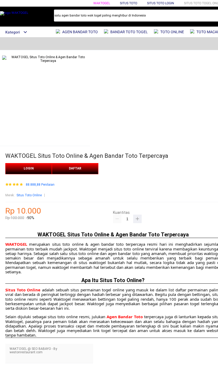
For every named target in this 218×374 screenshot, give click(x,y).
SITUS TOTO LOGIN (160, 3)
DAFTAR (75, 168)
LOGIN (29, 168)
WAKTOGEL (101, 3)
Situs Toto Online (29, 195)
